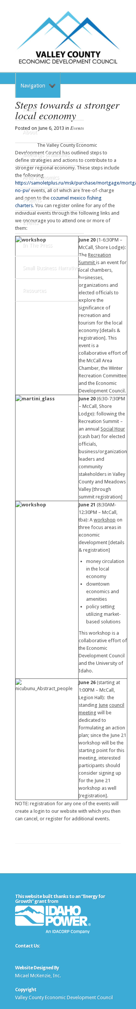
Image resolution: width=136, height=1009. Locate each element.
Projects (32, 200)
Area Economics (41, 177)
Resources (34, 291)
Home (29, 109)
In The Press (37, 245)
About (30, 132)
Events (30, 223)
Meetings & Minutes (46, 155)
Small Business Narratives (52, 268)
